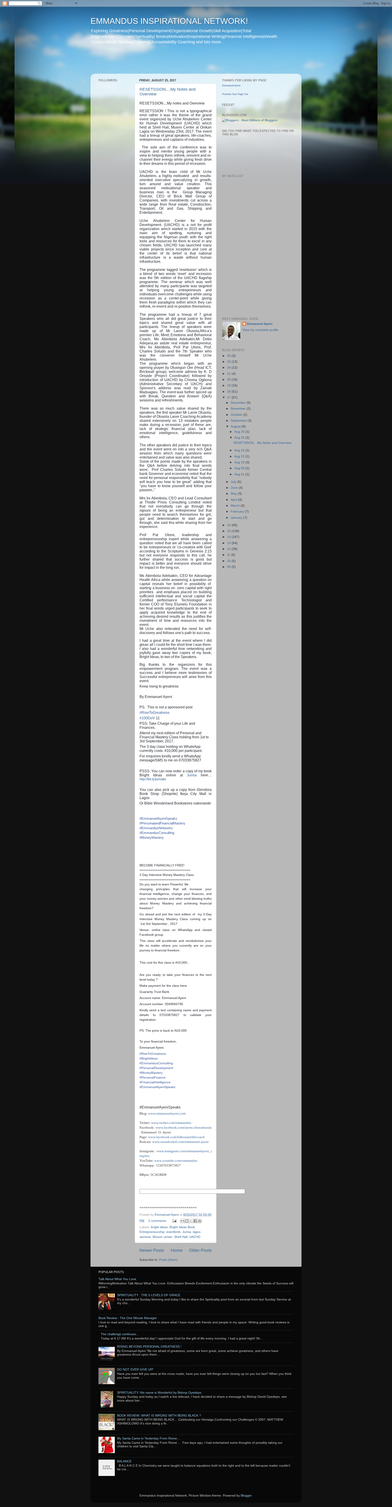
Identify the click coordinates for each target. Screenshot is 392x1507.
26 (229, 355)
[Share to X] (191, 1221)
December (239, 402)
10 (229, 561)
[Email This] (182, 1221)
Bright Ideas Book (182, 1227)
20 (229, 379)
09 (229, 567)
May (234, 493)
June (235, 487)
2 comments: (158, 1221)
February (238, 511)
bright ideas (159, 1227)
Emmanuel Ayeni (231, 85)
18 (229, 391)
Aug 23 (239, 456)
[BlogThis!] (186, 1221)
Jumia (194, 775)
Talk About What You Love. (117, 1279)
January (237, 517)
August (236, 426)
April (234, 499)
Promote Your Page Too (235, 94)
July (234, 482)
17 (229, 397)
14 (229, 537)
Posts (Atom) (168, 1260)
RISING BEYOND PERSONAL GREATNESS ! (149, 1346)
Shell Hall (180, 1237)
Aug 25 (239, 437)
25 (229, 361)
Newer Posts (151, 1250)
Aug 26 (239, 431)
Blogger (246, 1495)
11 (229, 555)
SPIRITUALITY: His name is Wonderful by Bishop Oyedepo (159, 1392)
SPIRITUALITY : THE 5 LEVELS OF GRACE (148, 1295)
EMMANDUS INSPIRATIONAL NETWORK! (169, 21)
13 (229, 543)
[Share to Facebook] (195, 1221)
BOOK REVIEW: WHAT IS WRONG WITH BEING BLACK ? (159, 1415)
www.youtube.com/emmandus (175, 1160)
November (239, 408)
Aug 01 (239, 474)
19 (229, 385)
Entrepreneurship (152, 1232)
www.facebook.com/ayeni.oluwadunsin (184, 1127)
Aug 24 (239, 450)
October (237, 414)
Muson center (162, 1237)
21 (229, 373)
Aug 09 (239, 468)
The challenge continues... (120, 1334)
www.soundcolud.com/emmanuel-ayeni (180, 1142)
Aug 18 (239, 462)
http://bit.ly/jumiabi (153, 779)
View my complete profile (260, 330)
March (236, 505)
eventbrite (173, 1232)
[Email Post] (174, 1221)
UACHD (194, 1237)
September (239, 420)
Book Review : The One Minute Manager (127, 1318)
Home (177, 1250)
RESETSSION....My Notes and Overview (262, 443)
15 (229, 531)
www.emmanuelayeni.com (167, 1113)
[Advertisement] (177, 62)
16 (229, 525)
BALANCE (124, 1461)
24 (229, 367)
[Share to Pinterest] (199, 1221)
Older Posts (200, 1250)
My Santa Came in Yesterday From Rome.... (149, 1438)
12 (229, 549)
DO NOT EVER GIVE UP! (135, 1369)
